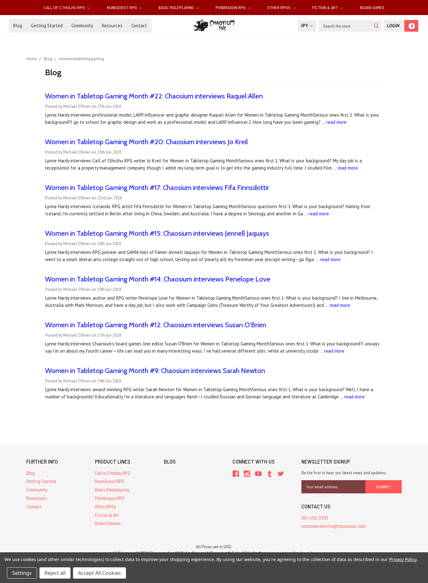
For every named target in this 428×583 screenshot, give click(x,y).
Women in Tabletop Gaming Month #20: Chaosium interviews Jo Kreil (146, 142)
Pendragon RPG (231, 7)
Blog (17, 26)
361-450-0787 (314, 518)
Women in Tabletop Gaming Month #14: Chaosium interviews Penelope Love (157, 279)
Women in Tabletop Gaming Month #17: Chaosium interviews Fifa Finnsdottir (157, 187)
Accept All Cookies (99, 573)
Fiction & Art (325, 7)
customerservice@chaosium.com (333, 526)
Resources (112, 26)
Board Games (372, 7)
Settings (22, 573)
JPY (305, 26)
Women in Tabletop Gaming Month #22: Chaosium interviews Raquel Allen (154, 96)
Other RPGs (279, 7)
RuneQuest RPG (122, 7)
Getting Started (47, 26)
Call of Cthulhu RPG (65, 7)
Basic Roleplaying (177, 7)
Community (82, 26)
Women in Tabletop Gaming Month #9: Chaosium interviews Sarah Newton (155, 370)
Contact (139, 26)
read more (336, 122)
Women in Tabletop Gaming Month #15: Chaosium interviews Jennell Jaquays (157, 233)
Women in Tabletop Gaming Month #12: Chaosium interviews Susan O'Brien (155, 325)
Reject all (54, 573)
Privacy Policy (402, 559)
